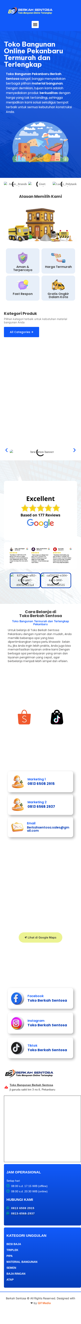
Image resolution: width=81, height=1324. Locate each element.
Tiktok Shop (56, 729)
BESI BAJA (13, 1244)
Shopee (24, 729)
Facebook (36, 996)
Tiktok (32, 1045)
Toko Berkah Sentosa (47, 1000)
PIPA (9, 1255)
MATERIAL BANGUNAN (21, 1261)
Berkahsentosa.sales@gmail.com (48, 829)
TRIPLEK (12, 1250)
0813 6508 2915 (41, 783)
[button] (35, 24)
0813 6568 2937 (41, 806)
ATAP (10, 1279)
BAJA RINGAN (15, 1273)
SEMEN (11, 1267)
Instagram (36, 1020)
